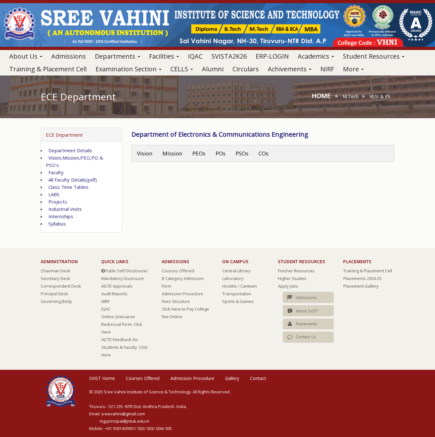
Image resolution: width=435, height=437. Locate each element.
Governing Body (56, 301)
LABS (53, 194)
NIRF (327, 69)
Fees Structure (176, 301)
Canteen (248, 286)
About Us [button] (24, 56)
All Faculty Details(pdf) (71, 179)
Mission (172, 153)
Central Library (236, 271)
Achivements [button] (288, 69)
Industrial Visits (64, 209)
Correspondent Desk (61, 286)
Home (321, 95)
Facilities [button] (162, 56)
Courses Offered (178, 271)
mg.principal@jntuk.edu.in (124, 421)
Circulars (245, 69)
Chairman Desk (55, 271)
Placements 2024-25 (362, 278)
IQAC (195, 56)
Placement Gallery (361, 286)
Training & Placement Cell (48, 69)
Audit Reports (114, 294)
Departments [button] (116, 56)
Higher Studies (292, 278)
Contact (258, 378)
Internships (59, 216)
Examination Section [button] (127, 69)
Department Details (69, 150)
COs (263, 153)
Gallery (232, 378)
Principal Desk (54, 294)
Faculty (55, 172)
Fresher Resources (296, 271)
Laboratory (233, 278)
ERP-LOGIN (272, 56)
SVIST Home (102, 378)
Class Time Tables (67, 187)
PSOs (242, 153)
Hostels (229, 286)
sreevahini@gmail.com (123, 414)
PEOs (198, 153)
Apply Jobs (288, 286)
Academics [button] (314, 56)
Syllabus (56, 223)
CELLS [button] (180, 69)
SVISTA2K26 (229, 56)
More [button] (351, 69)
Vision (144, 153)
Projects (56, 201)
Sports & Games (238, 301)
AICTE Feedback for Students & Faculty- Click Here (124, 347)
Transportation (236, 294)
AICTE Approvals (116, 286)
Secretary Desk (55, 278)
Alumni (213, 69)
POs (220, 153)
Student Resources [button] (372, 56)
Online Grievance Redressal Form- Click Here (121, 324)
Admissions (68, 56)
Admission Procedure (182, 294)
